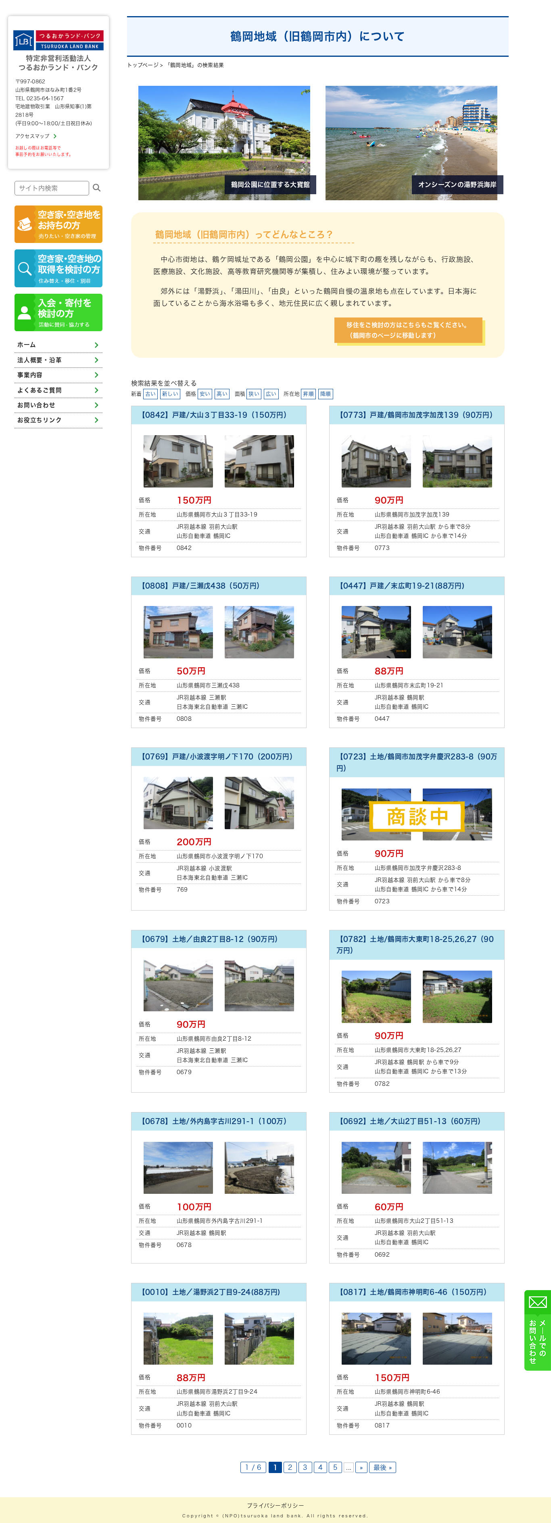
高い (222, 393)
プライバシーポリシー (275, 1505)
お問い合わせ (36, 405)
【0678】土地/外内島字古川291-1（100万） (214, 1121)
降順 (325, 393)
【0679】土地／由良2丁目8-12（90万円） (210, 939)
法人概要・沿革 (39, 360)
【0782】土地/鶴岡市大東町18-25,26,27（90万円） (415, 945)
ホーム (26, 345)
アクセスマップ (32, 136)
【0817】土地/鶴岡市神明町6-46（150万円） (413, 1292)
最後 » (383, 1467)
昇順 (308, 393)
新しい (170, 393)
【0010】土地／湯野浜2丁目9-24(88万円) (209, 1292)
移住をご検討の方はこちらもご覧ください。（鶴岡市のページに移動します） (408, 330)
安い (205, 393)
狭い (253, 393)
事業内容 (30, 375)
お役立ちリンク (39, 420)
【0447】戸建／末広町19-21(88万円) (400, 585)
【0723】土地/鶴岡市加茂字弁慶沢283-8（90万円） (417, 762)
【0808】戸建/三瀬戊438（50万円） (201, 585)
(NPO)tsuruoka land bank (262, 1516)
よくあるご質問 (39, 390)
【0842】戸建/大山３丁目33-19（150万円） (214, 414)
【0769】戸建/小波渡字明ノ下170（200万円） (217, 756)
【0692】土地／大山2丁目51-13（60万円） (410, 1121)
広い (271, 393)
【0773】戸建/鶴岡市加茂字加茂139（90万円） (416, 414)
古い (150, 393)
